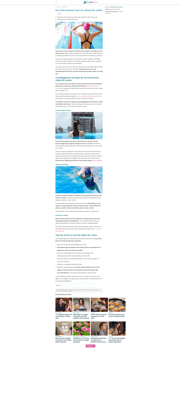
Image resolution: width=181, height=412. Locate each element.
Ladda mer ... (90, 346)
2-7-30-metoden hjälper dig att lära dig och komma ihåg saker (117, 340)
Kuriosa (93, 312)
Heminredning (59, 336)
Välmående (58, 6)
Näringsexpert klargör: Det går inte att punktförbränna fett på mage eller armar (99, 340)
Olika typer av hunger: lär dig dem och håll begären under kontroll (81, 316)
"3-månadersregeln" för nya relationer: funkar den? (63, 316)
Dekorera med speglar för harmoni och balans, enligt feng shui (63, 340)
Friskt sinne (64, 6)
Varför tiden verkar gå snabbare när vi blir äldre (98, 316)
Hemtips (111, 312)
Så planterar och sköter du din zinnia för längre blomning (81, 340)
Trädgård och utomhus (79, 336)
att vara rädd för (97, 160)
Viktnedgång (94, 336)
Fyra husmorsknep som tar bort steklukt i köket (117, 315)
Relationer (58, 312)
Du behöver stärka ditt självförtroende (88, 96)
